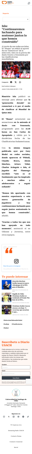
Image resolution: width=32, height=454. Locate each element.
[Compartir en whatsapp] (20, 82)
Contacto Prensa (16, 436)
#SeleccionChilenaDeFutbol (13, 320)
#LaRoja (6, 324)
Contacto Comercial (16, 441)
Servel (16, 447)
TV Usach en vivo (16, 424)
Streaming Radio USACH (16, 430)
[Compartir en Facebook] (11, 82)
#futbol (6, 328)
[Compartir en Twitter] (15, 82)
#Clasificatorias (17, 324)
